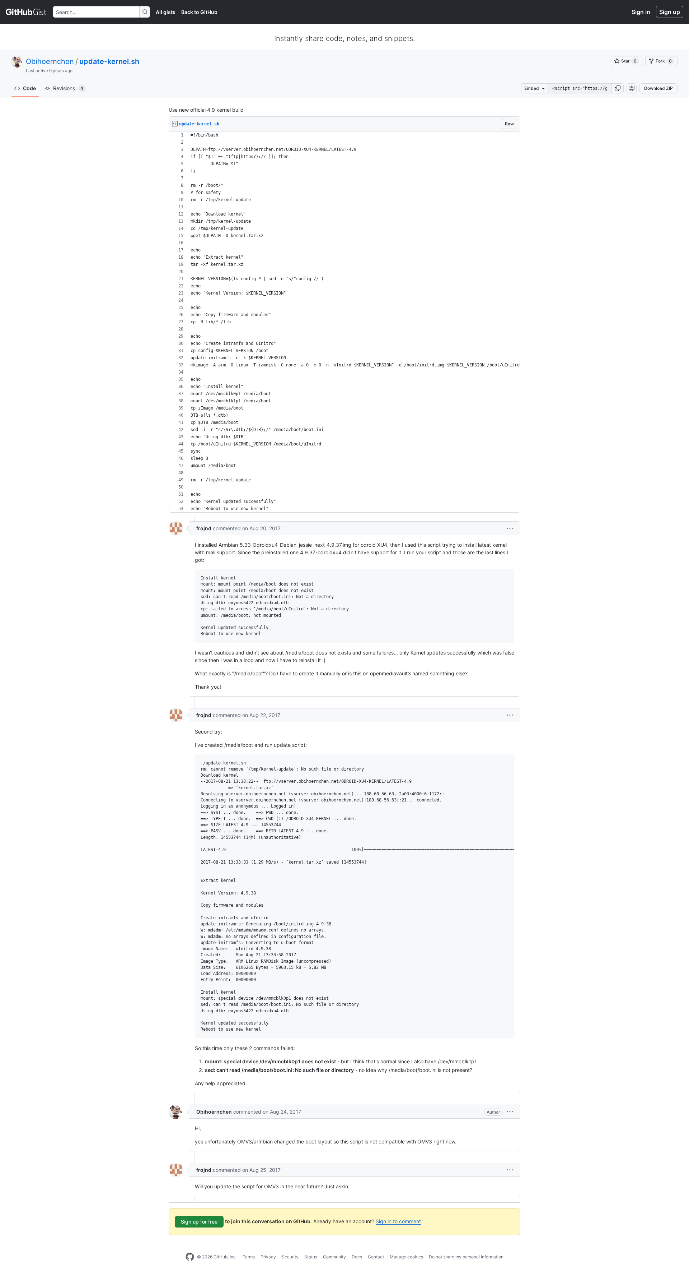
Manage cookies (406, 1256)
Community (334, 1256)
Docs (357, 1256)
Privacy (268, 1256)
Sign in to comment (398, 1221)
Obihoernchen (50, 61)
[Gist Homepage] (26, 12)
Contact (376, 1256)
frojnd (203, 528)
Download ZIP (658, 88)
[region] (344, 322)
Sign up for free (199, 1222)
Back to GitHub (199, 12)
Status (310, 1256)
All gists (165, 12)
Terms (249, 1256)
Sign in (641, 11)
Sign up (669, 11)
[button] (617, 88)
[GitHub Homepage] (190, 1257)
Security (290, 1256)
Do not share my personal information (466, 1256)
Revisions (68, 88)
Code (29, 88)
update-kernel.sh (109, 61)
